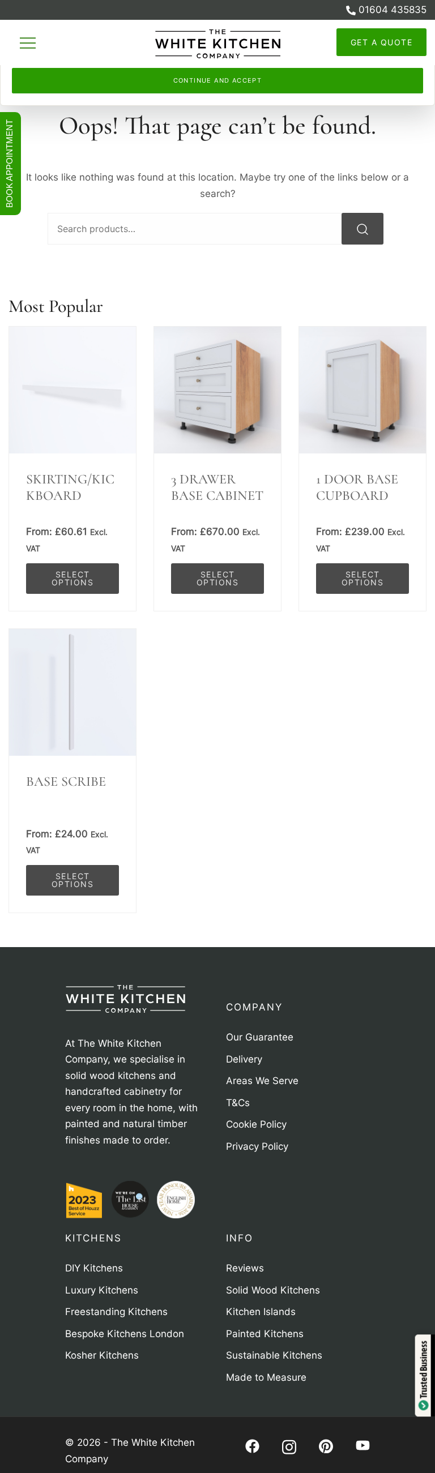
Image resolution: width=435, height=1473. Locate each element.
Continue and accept (217, 80)
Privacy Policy (288, 50)
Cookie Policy (219, 50)
